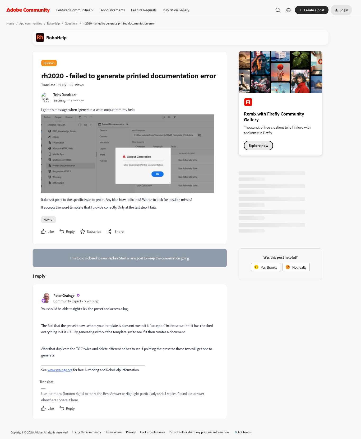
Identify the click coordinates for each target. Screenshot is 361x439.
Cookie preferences (152, 432)
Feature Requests (143, 10)
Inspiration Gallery (176, 10)
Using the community (86, 432)
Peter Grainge (64, 295)
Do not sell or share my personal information (199, 432)
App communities (30, 23)
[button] (311, 10)
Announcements (113, 10)
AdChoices (245, 432)
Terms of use (113, 432)
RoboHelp (53, 23)
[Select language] (288, 10)
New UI (48, 219)
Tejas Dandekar (65, 94)
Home (10, 23)
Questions (71, 23)
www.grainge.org (60, 370)
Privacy (131, 432)
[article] (129, 353)
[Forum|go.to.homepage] (28, 10)
